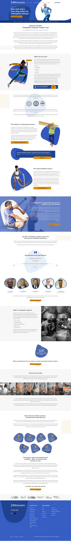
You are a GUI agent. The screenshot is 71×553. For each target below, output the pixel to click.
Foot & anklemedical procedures (34, 392)
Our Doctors (44, 513)
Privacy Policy (16, 536)
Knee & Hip (14, 21)
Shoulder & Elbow (20, 21)
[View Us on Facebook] (12, 513)
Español (44, 2)
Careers (11, 536)
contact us (17, 109)
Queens (39, 38)
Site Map (53, 515)
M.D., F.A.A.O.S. (10, 292)
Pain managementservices (66, 392)
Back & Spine (36, 21)
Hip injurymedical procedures (26, 392)
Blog (43, 509)
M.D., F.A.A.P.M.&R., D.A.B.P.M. (61, 292)
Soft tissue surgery (43, 333)
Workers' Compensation (48, 21)
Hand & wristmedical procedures (42, 392)
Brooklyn (36, 38)
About (31, 2)
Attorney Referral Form (36, 2)
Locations (49, 2)
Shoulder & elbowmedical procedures (50, 392)
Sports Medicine (41, 21)
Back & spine (37, 72)
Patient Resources (55, 509)
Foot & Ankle (26, 21)
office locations (22, 38)
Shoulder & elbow (37, 67)
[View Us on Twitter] (15, 513)
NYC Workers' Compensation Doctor (20, 142)
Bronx (34, 38)
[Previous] (14, 265)
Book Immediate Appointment (17, 16)
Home (27, 2)
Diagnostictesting (2, 393)
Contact (43, 515)
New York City (40, 32)
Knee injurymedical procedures (19, 392)
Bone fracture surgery (58, 333)
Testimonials (44, 517)
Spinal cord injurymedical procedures (59, 392)
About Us (43, 511)
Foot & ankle (37, 69)
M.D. (35, 292)
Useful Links (54, 513)
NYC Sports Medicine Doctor (42, 188)
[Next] (56, 265)
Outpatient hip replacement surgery (60, 321)
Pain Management (55, 21)
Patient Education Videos (56, 511)
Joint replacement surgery (44, 321)
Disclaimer (21, 536)
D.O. (23, 292)
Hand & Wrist (31, 21)
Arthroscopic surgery (44, 308)
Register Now (42, 157)
